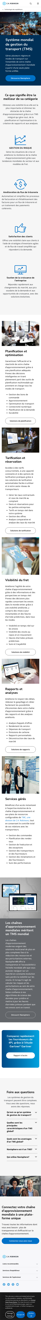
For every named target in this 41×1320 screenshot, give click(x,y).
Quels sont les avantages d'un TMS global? (19, 1140)
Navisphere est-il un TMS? (19, 1149)
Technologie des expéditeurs (13, 9)
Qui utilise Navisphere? (18, 1157)
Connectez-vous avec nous (20, 1241)
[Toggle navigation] (38, 3)
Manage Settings (10, 1314)
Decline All (31, 1314)
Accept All (20, 1315)
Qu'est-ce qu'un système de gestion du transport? (19, 1113)
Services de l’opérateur (12, 1277)
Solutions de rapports (20, 749)
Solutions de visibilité (20, 652)
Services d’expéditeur (11, 1270)
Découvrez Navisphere (20, 78)
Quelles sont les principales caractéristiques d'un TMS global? (19, 1126)
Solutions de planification (20, 421)
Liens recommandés (11, 1264)
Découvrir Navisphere (20, 1015)
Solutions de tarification (20, 530)
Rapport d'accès (20, 1055)
